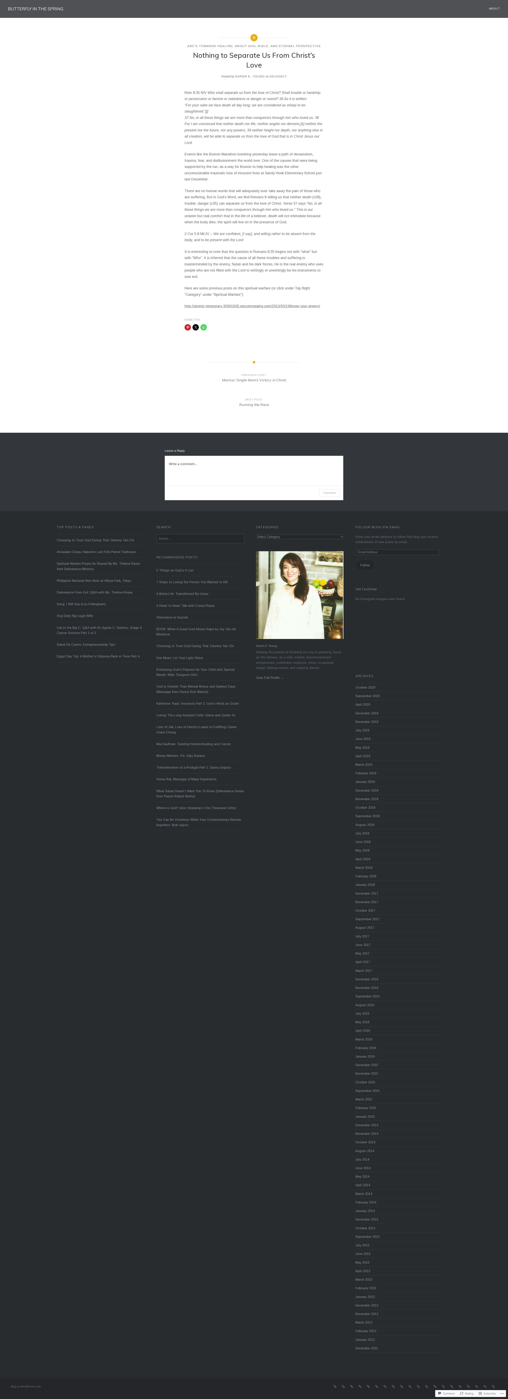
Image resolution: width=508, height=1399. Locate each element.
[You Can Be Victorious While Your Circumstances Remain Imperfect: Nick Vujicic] (493, 1386)
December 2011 (366, 1348)
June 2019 (362, 739)
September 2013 (367, 1236)
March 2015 (363, 1099)
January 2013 (365, 1297)
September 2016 (367, 996)
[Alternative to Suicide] (368, 1386)
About (494, 8)
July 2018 (362, 833)
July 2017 (362, 936)
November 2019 (366, 722)
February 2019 (365, 773)
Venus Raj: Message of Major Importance (186, 779)
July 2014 (362, 1159)
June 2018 (362, 842)
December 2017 (366, 893)
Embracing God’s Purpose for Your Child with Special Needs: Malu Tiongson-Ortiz (195, 672)
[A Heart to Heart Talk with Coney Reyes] (360, 1386)
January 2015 (365, 1116)
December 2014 (366, 1125)
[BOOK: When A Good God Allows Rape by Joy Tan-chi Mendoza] (377, 1386)
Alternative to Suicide (172, 617)
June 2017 (362, 945)
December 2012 (366, 1305)
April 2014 (362, 1185)
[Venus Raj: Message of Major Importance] (468, 1386)
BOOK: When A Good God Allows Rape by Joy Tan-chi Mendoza (196, 631)
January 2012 (365, 1339)
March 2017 (363, 970)
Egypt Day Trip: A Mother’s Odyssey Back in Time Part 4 (98, 656)
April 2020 (362, 704)
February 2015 (365, 1108)
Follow (365, 565)
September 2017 (367, 919)
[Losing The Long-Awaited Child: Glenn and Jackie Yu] (427, 1386)
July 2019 (362, 730)
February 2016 (365, 1048)
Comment (329, 492)
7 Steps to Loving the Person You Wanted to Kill (192, 582)
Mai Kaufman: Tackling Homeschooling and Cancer (193, 744)
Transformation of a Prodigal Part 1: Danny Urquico (193, 767)
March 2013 (363, 1279)
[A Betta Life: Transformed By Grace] (352, 1386)
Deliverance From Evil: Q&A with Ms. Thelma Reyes (95, 592)
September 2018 (367, 816)
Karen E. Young (250, 76)
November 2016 (366, 988)
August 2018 (364, 825)
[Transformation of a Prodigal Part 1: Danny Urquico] (460, 1386)
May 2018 (362, 850)
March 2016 (363, 1039)
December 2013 (366, 1219)
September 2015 (367, 1091)
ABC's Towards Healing (210, 46)
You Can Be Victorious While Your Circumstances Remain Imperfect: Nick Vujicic (198, 822)
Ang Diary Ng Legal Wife (75, 616)
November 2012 (366, 1314)
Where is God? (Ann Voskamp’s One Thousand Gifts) (196, 808)
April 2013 (362, 1271)
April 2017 (362, 962)
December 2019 (366, 713)
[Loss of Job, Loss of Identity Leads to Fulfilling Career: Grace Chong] (435, 1386)
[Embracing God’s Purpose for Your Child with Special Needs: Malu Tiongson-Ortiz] (402, 1386)
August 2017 (364, 927)
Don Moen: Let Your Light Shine (179, 658)
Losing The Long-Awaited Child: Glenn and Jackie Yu (195, 715)
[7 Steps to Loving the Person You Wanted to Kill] (343, 1386)
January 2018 (365, 884)
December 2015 (366, 1065)
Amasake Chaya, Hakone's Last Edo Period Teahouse (96, 552)
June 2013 (362, 1253)
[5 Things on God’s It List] (335, 1386)
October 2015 (365, 1082)
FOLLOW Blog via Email (377, 527)
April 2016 (362, 1030)
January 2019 (365, 781)
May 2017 (362, 953)
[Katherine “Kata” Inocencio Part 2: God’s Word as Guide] (418, 1386)
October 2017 (365, 910)
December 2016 (366, 979)
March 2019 (363, 764)
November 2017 (366, 902)
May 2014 (362, 1176)
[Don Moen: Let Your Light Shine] (393, 1386)
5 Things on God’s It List (174, 570)
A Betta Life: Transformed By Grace (182, 593)
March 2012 (363, 1322)
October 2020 (365, 687)
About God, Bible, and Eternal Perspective (278, 46)
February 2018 (365, 876)
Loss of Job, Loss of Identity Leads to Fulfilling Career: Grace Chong (196, 729)
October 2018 (365, 807)
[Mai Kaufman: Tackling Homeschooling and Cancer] (443, 1386)
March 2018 (363, 867)
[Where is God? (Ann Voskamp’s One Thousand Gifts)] (485, 1386)
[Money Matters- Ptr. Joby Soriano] (452, 1386)
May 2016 (362, 1022)
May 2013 (362, 1262)
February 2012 (365, 1331)
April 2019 (362, 756)
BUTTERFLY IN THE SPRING (35, 8)
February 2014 (365, 1202)
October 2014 (365, 1142)
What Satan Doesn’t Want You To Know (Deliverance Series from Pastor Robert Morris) (200, 793)
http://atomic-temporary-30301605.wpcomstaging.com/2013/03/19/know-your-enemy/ (252, 306)
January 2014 (365, 1211)
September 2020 (367, 696)
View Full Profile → (270, 677)
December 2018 (366, 790)
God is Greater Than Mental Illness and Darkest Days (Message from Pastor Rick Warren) (196, 689)
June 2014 (362, 1168)
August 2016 (364, 1005)
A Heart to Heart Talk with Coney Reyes (185, 605)
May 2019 (362, 747)
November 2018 (366, 799)
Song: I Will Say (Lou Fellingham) (81, 604)
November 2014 (366, 1133)
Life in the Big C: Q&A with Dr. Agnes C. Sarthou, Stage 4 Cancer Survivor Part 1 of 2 (99, 630)
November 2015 (366, 1073)
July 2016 (362, 1013)
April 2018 (362, 859)
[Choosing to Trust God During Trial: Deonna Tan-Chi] (385, 1386)
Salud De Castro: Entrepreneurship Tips (86, 644)
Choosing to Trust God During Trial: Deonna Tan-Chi (95, 540)
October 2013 (365, 1228)
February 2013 (365, 1288)
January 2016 (365, 1056)
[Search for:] (200, 538)
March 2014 (363, 1194)
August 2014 (364, 1151)
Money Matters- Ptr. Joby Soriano (180, 755)
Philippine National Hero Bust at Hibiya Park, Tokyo (94, 580)
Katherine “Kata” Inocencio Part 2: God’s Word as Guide (197, 703)
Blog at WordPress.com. (26, 1386)
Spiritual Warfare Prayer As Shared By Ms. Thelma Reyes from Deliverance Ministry (98, 566)
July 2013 (362, 1245)
